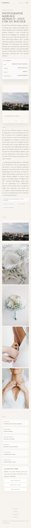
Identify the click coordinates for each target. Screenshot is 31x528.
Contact (15, 517)
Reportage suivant (15, 484)
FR (20, 2)
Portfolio (15, 508)
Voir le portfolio (15, 480)
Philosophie (15, 514)
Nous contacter (15, 489)
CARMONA (5, 3)
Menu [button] (27, 2)
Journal (15, 511)
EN (23, 2)
